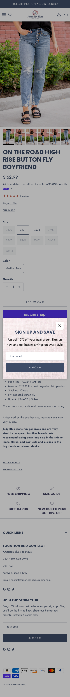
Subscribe (35, 367)
